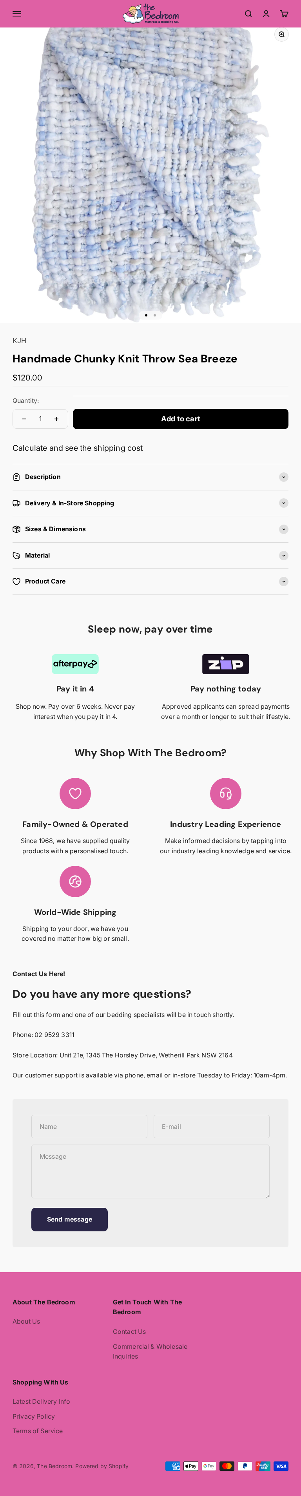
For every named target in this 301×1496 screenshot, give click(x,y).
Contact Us (129, 1331)
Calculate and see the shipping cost (78, 448)
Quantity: (26, 400)
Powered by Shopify (102, 1466)
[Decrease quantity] (24, 419)
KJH (19, 341)
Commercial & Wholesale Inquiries (150, 1351)
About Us (26, 1321)
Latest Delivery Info (41, 1401)
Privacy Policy (34, 1416)
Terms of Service (38, 1431)
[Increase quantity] (56, 419)
